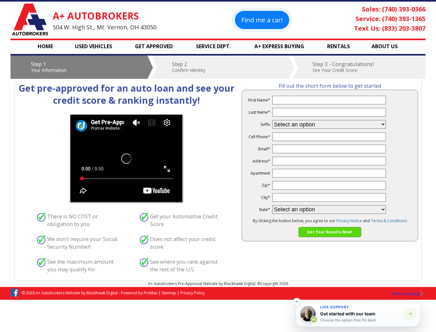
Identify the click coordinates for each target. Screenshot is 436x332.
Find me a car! (262, 20)
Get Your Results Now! (329, 232)
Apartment (260, 173)
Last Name (259, 112)
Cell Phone (259, 137)
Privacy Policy (192, 293)
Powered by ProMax (139, 293)
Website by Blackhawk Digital (91, 293)
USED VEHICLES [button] (93, 46)
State (264, 209)
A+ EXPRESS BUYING (279, 46)
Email (264, 149)
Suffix (265, 124)
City (265, 197)
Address (261, 161)
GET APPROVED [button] (154, 46)
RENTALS (338, 46)
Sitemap (169, 293)
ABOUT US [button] (385, 46)
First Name (259, 100)
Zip (266, 185)
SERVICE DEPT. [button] (213, 46)
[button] (297, 302)
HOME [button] (45, 46)
